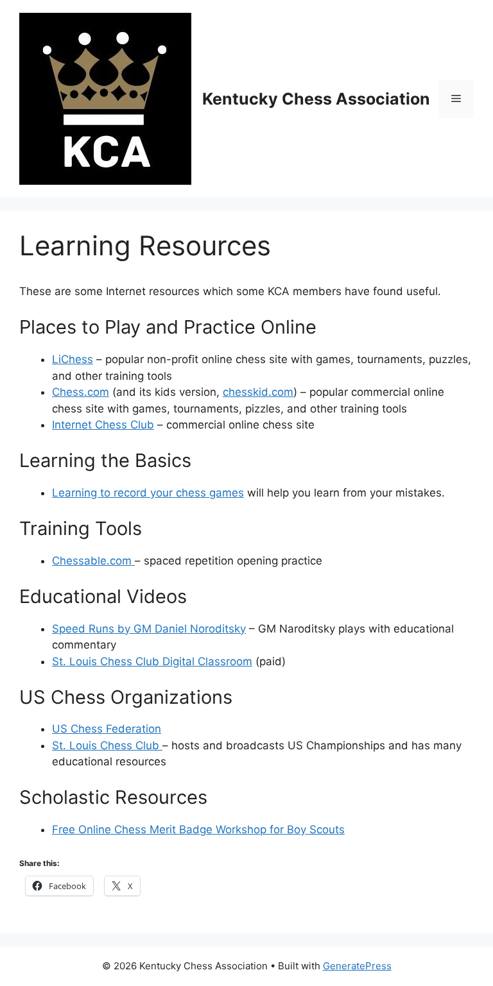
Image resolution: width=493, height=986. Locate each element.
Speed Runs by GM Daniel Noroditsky (149, 628)
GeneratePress (357, 966)
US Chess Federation (106, 728)
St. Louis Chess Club (107, 745)
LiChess (72, 359)
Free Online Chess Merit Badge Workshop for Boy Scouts (198, 829)
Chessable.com (93, 560)
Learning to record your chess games (148, 492)
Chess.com (80, 392)
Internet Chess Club (103, 424)
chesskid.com (258, 392)
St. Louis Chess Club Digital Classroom (152, 661)
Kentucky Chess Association (316, 98)
